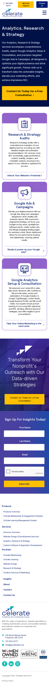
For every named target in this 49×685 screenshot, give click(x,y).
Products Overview (11, 512)
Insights (7, 579)
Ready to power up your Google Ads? (24, 250)
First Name (24, 427)
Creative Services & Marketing (16, 572)
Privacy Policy (7, 681)
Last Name (24, 441)
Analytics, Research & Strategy (16, 541)
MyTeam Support (25, 4)
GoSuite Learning (10, 559)
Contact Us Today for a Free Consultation (24, 93)
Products (6, 506)
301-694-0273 (9, 4)
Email (25, 454)
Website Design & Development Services (21, 536)
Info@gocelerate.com (14, 645)
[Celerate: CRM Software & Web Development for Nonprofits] (12, 13)
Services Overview (11, 532)
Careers (7, 589)
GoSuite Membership (12, 555)
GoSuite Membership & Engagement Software (23, 516)
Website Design (10, 564)
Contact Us (42, 4)
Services (6, 526)
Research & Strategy (12, 568)
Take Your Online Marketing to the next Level (23, 324)
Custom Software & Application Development (22, 545)
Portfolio (6, 549)
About (6, 584)
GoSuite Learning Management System (20, 520)
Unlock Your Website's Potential (23, 175)
